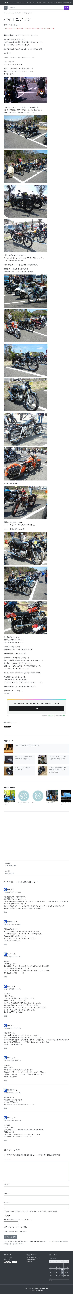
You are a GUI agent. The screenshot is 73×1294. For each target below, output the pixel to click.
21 (62, 1272)
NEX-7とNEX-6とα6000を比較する (27, 745)
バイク (22, 2)
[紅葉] (38, 796)
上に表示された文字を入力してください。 (18, 1220)
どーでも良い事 (10, 865)
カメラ (29, 2)
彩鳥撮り (29, 1261)
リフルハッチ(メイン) (33, 1257)
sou (18, 25)
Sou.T (9, 954)
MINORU (10, 1090)
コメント (7, 1159)
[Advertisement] (36, 836)
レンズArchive (36, 2)
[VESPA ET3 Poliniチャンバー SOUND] (66, 796)
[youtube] (15, 1262)
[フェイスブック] (13, 1262)
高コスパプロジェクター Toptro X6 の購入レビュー (23, 758)
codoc (63, 715)
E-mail (7, 1193)
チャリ (45, 2)
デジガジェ (51, 2)
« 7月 (51, 1280)
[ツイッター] (10, 1262)
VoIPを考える (10, 873)
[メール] (5, 1262)
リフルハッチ (15, 2)
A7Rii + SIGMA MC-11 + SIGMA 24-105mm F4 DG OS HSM (57, 770)
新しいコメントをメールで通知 (16, 1227)
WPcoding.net (31, 1259)
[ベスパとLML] (52, 796)
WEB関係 (59, 2)
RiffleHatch (39, 1290)
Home (5, 13)
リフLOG (5, 2)
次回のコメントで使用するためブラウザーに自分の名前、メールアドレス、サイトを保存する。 (32, 1211)
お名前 (7, 1184)
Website (6, 1202)
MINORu (10, 922)
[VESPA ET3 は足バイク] (9, 796)
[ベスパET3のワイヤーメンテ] (23, 796)
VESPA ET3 (18, 13)
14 (62, 1270)
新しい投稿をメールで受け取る (16, 1232)
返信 (5, 912)
